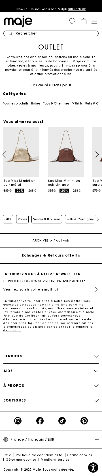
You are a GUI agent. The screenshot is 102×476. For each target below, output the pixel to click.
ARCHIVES (41, 240)
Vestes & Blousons (46, 219)
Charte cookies (79, 455)
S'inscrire (94, 289)
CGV (7, 455)
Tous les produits (15, 103)
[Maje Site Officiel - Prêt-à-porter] (18, 21)
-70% (8, 219)
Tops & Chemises (56, 103)
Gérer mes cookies (21, 460)
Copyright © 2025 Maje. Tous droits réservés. (38, 469)
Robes (35, 103)
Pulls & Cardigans (80, 219)
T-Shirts (77, 103)
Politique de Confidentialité (26, 315)
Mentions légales (55, 460)
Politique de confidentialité (39, 455)
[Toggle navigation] (94, 21)
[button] (72, 21)
